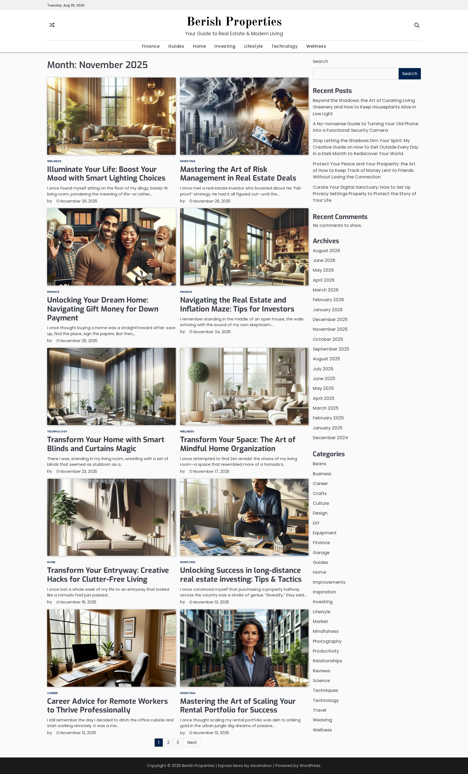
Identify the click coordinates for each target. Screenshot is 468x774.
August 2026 (326, 251)
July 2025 (323, 369)
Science (321, 680)
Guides (176, 46)
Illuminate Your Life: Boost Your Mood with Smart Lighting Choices (106, 174)
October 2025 (328, 339)
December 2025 (330, 319)
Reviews (321, 671)
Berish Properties (234, 22)
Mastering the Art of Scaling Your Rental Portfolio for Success (238, 705)
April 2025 (323, 398)
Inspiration (324, 592)
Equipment (325, 533)
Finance (151, 46)
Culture (321, 503)
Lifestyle (253, 46)
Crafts (320, 493)
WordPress (310, 765)
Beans (319, 464)
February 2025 (328, 418)
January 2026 (328, 310)
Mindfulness (326, 631)
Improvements (329, 582)
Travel (319, 710)
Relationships (327, 661)
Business (322, 474)
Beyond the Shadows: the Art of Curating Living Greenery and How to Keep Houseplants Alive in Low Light (364, 107)
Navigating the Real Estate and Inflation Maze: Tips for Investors (237, 304)
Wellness (316, 46)
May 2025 (323, 389)
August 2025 (326, 359)
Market (320, 621)
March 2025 (326, 408)
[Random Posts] (51, 25)
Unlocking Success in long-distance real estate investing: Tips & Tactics (241, 575)
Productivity (326, 651)
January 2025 (328, 428)
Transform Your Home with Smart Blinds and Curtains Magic (105, 444)
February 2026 (328, 300)
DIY (316, 523)
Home (199, 46)
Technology (284, 46)
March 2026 (326, 290)
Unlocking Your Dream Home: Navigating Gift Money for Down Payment (102, 309)
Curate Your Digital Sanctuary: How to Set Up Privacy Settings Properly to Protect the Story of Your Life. (364, 194)
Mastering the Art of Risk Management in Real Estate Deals (238, 174)
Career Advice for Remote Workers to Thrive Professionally (107, 705)
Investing (225, 46)
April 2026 (323, 280)
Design (320, 513)
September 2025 (331, 349)
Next (192, 742)
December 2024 (330, 438)
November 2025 (330, 329)
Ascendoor (261, 765)
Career (52, 693)
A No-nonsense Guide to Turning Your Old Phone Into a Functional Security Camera (365, 127)
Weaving (322, 720)
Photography (327, 641)
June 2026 (324, 260)
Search (320, 61)
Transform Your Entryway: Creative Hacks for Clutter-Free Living (108, 575)
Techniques (325, 691)
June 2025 (324, 378)
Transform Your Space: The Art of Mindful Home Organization (237, 444)
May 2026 (323, 270)
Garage (321, 553)
